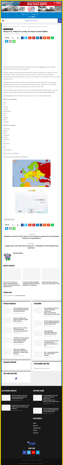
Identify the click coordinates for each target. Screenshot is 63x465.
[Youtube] (33, 452)
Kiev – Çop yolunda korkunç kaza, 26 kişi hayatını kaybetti (51, 353)
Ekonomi (35, 425)
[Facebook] (24, 452)
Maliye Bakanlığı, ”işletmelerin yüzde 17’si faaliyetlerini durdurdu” (50, 332)
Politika (35, 430)
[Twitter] (29, 452)
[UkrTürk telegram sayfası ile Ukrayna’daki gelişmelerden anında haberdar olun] (7, 310)
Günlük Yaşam (6, 29)
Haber (11, 29)
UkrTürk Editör (9, 33)
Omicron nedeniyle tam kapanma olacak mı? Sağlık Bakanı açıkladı (20, 319)
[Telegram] (38, 452)
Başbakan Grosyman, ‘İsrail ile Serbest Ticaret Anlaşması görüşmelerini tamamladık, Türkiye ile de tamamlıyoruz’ (31, 237)
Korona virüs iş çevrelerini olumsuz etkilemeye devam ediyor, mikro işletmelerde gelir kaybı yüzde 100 (11, 284)
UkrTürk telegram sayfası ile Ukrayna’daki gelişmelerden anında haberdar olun (21, 309)
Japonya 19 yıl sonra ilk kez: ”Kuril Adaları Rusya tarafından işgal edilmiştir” (20, 329)
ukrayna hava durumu (9, 219)
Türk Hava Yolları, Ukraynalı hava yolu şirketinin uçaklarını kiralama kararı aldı (51, 343)
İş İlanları (33, 463)
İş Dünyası (36, 433)
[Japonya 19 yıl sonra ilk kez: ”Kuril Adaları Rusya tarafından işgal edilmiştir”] (7, 330)
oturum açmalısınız (20, 295)
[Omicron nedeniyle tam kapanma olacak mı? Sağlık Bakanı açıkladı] (7, 320)
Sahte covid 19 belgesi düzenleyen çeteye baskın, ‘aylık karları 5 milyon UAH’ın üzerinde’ (20, 351)
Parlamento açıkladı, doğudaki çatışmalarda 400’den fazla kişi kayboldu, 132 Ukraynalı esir (31, 283)
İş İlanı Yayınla (39, 463)
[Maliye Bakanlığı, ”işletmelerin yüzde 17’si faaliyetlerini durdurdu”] (38, 333)
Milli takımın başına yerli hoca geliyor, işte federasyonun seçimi (51, 282)
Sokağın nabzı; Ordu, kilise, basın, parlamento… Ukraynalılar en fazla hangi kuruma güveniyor (31, 247)
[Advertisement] (31, 55)
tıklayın (16, 153)
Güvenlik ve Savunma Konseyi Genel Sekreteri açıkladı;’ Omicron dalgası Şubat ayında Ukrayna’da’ (21, 340)
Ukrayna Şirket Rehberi (24, 463)
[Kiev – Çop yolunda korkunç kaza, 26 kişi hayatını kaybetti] (38, 354)
